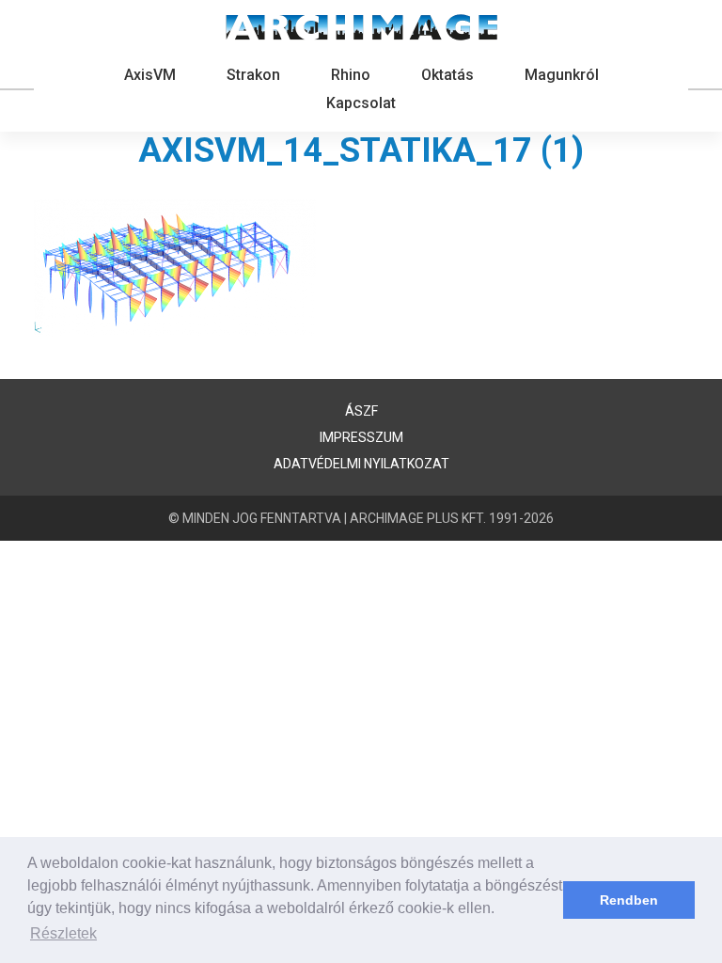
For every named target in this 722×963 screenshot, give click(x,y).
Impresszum (361, 437)
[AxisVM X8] (361, 27)
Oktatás (447, 75)
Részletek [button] (63, 933)
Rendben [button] (629, 900)
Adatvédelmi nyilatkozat (361, 463)
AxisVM (150, 75)
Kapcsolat (361, 103)
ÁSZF (361, 410)
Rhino (350, 75)
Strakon (253, 75)
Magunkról (562, 75)
